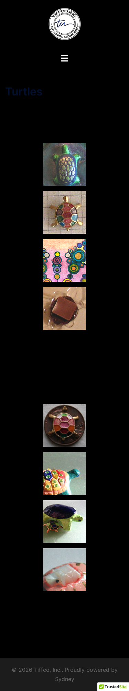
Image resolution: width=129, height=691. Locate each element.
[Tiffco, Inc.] (64, 26)
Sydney (64, 679)
